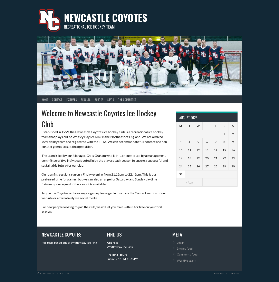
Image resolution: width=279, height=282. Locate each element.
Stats (110, 99)
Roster (99, 99)
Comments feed (187, 254)
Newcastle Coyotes (105, 17)
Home (44, 99)
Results (85, 99)
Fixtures (71, 99)
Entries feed (185, 248)
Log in (180, 242)
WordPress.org (186, 260)
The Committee (127, 99)
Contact (57, 99)
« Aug (189, 182)
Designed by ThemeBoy (228, 273)
